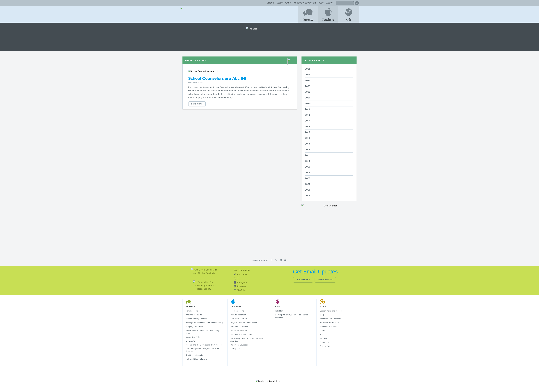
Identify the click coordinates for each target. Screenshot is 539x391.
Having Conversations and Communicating (204, 322)
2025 (307, 74)
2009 (307, 166)
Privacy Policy (326, 346)
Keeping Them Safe (194, 326)
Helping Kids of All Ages (196, 359)
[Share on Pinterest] (281, 260)
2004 (307, 195)
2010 (307, 161)
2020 (307, 103)
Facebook (242, 274)
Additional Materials (194, 355)
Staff (322, 334)
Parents (307, 19)
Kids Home (280, 311)
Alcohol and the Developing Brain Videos (204, 345)
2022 (307, 92)
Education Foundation (329, 322)
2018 (307, 115)
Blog (321, 3)
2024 (307, 80)
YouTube (241, 290)
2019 (307, 109)
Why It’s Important (238, 315)
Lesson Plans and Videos (241, 334)
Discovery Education (305, 3)
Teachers (328, 19)
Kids (348, 19)
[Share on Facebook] (272, 260)
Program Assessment (239, 326)
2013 (307, 143)
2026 (307, 69)
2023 (307, 86)
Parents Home (192, 311)
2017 (307, 120)
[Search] (357, 3)
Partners (323, 338)
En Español (191, 341)
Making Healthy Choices (196, 319)
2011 (307, 155)
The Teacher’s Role (238, 319)
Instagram (242, 282)
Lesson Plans (284, 3)
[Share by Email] (285, 260)
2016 (307, 126)
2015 (307, 132)
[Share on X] (276, 260)
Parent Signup (303, 280)
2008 (307, 172)
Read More (197, 104)
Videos (270, 3)
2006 (307, 184)
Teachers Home (237, 311)
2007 (307, 178)
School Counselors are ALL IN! (217, 78)
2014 (307, 138)
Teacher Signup (325, 280)
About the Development (330, 319)
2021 (307, 97)
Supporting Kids (193, 337)
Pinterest (241, 286)
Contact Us (324, 342)
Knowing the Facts (194, 315)
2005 (307, 189)
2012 (307, 149)
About (329, 3)
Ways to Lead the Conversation (243, 322)
